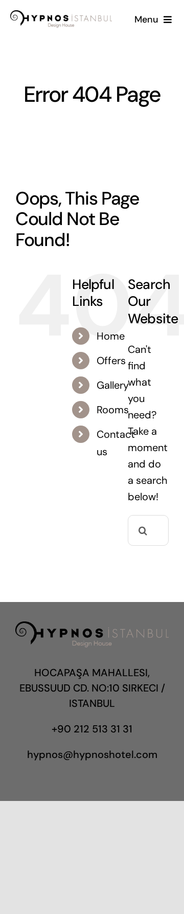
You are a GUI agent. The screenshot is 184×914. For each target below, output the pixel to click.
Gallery (113, 385)
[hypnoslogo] (61, 15)
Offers (111, 360)
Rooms (113, 409)
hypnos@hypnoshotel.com (92, 754)
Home (111, 336)
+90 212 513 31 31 (92, 728)
